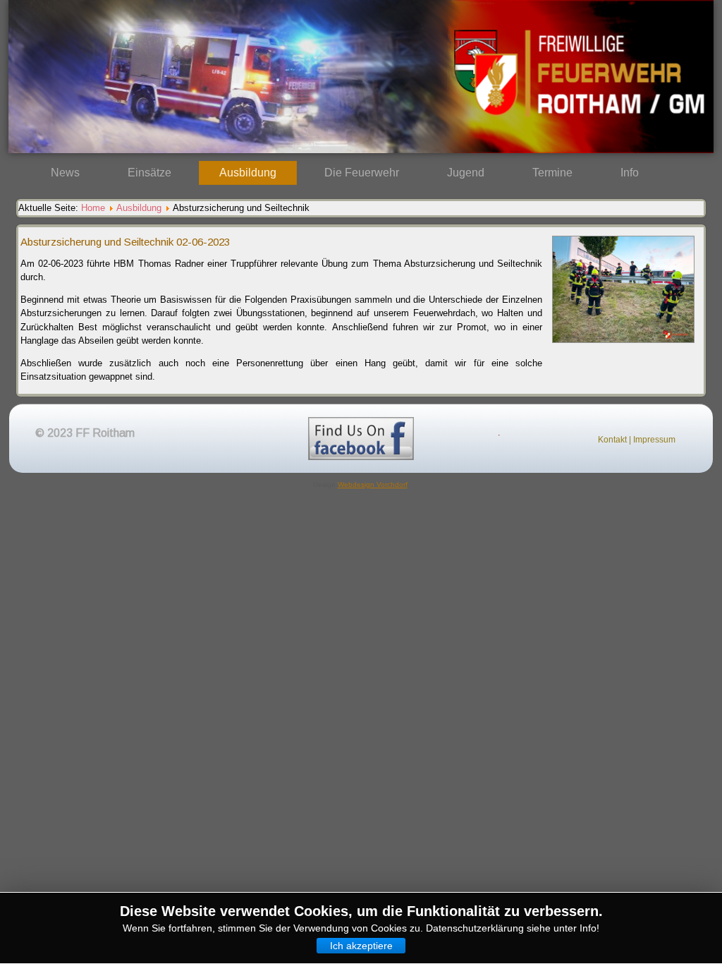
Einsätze (149, 173)
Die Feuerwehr (361, 173)
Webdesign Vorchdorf (373, 484)
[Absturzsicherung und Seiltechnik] (623, 347)
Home (93, 208)
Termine (552, 173)
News (65, 173)
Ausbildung (247, 173)
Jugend (465, 173)
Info (629, 173)
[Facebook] (361, 438)
